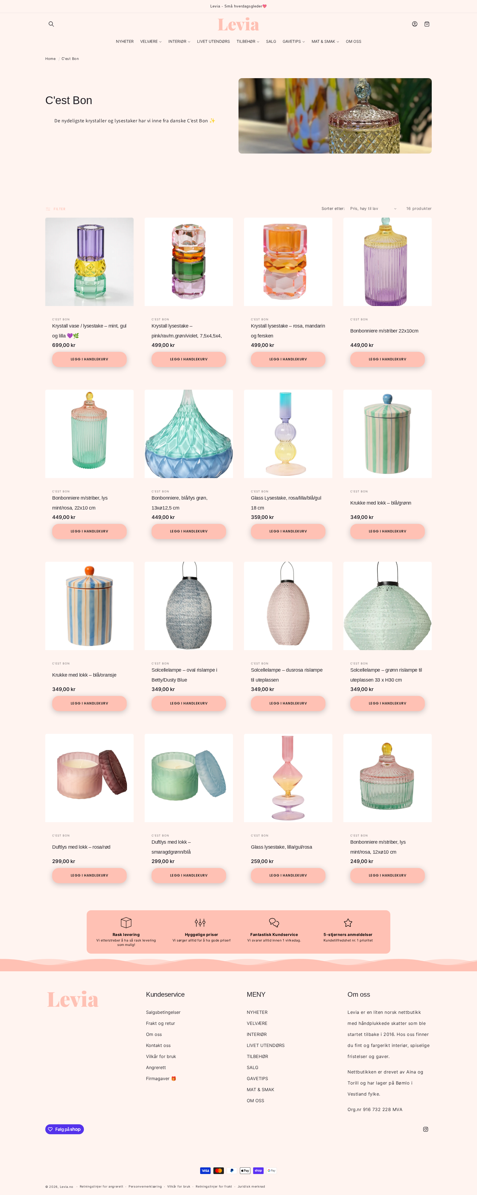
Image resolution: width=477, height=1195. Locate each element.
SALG (252, 1067)
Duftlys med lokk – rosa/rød (81, 847)
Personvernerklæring (145, 1186)
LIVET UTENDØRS (266, 1045)
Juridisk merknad (251, 1186)
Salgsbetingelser (163, 1012)
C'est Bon (70, 59)
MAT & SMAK (260, 1089)
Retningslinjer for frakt (214, 1186)
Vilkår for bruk (161, 1056)
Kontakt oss (158, 1045)
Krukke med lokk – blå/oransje (84, 675)
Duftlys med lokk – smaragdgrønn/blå (171, 847)
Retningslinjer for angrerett (101, 1186)
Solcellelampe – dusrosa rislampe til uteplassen (286, 675)
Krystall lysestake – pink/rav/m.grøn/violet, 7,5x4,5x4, (187, 331)
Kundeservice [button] (165, 994)
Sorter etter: (333, 208)
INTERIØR (257, 1034)
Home (50, 59)
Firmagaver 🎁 (161, 1078)
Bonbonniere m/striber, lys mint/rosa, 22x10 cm (79, 503)
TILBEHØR (257, 1056)
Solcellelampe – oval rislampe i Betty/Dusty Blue (184, 675)
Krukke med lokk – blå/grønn (380, 503)
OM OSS (255, 1100)
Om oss (154, 1034)
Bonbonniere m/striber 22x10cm (384, 331)
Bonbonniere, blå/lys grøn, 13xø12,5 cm (179, 503)
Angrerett (156, 1067)
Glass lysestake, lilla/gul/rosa (281, 847)
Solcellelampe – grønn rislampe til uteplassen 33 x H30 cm (386, 675)
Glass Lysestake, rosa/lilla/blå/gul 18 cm (286, 503)
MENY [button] (256, 994)
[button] (51, 24)
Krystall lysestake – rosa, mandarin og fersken (288, 331)
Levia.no (66, 1187)
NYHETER (257, 1012)
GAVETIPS (257, 1078)
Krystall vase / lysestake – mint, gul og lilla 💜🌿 (89, 331)
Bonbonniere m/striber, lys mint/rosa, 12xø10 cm (378, 847)
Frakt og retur (160, 1023)
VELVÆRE (257, 1023)
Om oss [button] (359, 994)
